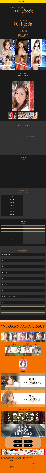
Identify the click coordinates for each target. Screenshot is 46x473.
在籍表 (12, 463)
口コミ (34, 466)
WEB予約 (12, 467)
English (18, 441)
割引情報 (12, 466)
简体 (28, 441)
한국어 (28, 445)
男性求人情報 (34, 467)
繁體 (18, 445)
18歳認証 (12, 460)
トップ (34, 460)
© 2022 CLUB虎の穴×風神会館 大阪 (23, 470)
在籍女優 (34, 463)
